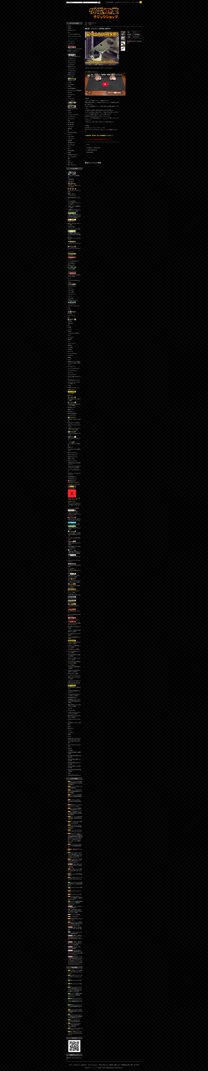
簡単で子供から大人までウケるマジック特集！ (74, 716)
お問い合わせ (84, 1064)
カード (69, 32)
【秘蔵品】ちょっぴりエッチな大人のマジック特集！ (74, 210)
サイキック (70, 372)
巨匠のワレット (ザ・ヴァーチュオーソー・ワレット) (75, 805)
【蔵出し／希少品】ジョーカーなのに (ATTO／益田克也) (75, 928)
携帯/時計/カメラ (71, 142)
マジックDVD (71, 76)
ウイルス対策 (71, 393)
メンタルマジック (72, 58)
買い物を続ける (90, 152)
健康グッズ (70, 395)
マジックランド (71, 118)
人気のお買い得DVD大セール (74, 775)
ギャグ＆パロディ (72, 70)
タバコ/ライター (71, 144)
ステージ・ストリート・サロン (74, 36)
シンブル (70, 730)
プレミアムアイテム (72, 271)
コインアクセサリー (72, 156)
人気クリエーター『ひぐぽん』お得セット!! (74, 382)
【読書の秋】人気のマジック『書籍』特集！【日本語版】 (74, 552)
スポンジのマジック (72, 374)
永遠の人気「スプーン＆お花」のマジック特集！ (74, 576)
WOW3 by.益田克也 (72, 413)
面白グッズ (70, 162)
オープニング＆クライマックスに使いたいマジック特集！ (74, 581)
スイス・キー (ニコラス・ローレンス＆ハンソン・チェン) (75, 830)
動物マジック (71, 409)
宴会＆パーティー (72, 30)
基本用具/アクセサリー (73, 154)
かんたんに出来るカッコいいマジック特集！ (74, 651)
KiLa (69, 317)
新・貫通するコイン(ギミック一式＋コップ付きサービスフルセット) (75, 1033)
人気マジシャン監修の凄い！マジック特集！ (74, 646)
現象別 (69, 357)
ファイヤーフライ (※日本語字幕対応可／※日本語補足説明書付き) (75, 884)
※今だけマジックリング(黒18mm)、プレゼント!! (74, 498)
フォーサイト (71, 126)
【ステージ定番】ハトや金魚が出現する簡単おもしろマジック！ (74, 534)
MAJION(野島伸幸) (72, 88)
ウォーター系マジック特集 (74, 524)
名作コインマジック (72, 460)
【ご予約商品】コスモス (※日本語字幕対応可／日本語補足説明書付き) (75, 813)
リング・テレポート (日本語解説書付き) (75, 906)
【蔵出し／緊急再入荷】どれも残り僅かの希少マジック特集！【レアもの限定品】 (74, 216)
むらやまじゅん (71, 94)
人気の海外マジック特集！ (74, 649)
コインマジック (71, 43)
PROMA (69, 86)
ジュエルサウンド (72, 116)
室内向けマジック (92, 22)
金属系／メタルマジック (73, 50)
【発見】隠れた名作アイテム (74, 594)
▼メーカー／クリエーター (74, 305)
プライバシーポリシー (93, 1064)
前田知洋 (70, 345)
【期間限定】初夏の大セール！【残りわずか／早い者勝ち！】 (74, 234)
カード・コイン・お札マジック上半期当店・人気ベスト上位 (74, 505)
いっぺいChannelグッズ (73, 261)
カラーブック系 (71, 710)
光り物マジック (71, 411)
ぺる (69, 341)
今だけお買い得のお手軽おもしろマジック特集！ (74, 662)
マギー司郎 (70, 347)
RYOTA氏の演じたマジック (74, 380)
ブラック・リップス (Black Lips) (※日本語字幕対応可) (74, 801)
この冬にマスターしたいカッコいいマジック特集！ (74, 712)
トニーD (70, 329)
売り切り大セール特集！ (73, 673)
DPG (69, 307)
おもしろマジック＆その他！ (74, 228)
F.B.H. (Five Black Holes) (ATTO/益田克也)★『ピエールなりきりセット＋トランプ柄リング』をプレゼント (75, 952)
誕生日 (69, 726)
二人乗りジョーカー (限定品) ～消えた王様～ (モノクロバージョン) (75, 870)
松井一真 (70, 92)
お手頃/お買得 (71, 150)
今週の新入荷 (71, 179)
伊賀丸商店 (70, 104)
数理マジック (71, 728)
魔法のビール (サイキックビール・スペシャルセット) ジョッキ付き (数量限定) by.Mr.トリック (75, 1000)
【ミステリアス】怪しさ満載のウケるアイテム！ (74, 623)
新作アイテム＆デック (73, 454)
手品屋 (69, 110)
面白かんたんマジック (73, 108)
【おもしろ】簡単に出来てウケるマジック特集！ (74, 642)
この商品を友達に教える (92, 150)
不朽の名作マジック (72, 478)
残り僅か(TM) (71, 124)
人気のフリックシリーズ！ (74, 619)
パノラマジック (71, 98)
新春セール (70, 447)
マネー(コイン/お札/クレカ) (74, 34)
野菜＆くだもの (71, 265)
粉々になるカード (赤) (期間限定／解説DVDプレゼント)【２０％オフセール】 (75, 860)
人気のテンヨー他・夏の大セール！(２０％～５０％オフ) (74, 519)
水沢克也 (70, 349)
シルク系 (70, 708)
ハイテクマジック (72, 195)
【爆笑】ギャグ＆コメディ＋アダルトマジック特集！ (74, 429)
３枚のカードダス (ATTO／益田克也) (74, 947)
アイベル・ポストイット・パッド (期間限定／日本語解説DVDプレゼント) (75, 898)
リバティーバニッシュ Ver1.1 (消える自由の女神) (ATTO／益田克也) (74, 1024)
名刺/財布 (70, 140)
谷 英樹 (69, 327)
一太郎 (69, 309)
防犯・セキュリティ (72, 164)
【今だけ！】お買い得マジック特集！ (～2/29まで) (74, 670)
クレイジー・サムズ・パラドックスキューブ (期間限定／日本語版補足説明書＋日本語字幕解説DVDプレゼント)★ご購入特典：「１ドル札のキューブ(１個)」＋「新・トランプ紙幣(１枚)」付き (75, 838)
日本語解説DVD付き (72, 697)
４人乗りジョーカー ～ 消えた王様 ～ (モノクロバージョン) (75, 879)
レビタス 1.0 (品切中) (75, 914)
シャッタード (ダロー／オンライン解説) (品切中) (75, 932)
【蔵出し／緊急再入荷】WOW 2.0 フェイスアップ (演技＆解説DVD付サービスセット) (75, 937)
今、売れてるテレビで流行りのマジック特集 (74, 275)
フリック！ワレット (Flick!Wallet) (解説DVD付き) (74, 1020)
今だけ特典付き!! (71, 263)
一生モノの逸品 (71, 488)
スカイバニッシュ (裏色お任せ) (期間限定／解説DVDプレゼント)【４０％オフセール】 (75, 923)
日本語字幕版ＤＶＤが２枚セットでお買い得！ (74, 547)
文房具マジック (71, 72)
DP (68, 130)
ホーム (70, 1064)
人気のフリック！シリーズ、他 (74, 48)
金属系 (69, 152)
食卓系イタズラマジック (73, 387)
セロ (69, 325)
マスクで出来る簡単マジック (74, 56)
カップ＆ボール (71, 64)
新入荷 (69, 26)
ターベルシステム (72, 415)
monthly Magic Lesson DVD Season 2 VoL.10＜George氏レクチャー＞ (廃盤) (75, 911)
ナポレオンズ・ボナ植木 (73, 333)
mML (69, 120)
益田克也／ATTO (71, 80)
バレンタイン (71, 732)
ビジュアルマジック (72, 370)
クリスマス (70, 255)
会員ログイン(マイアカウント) (123, 2)
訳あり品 (70, 748)
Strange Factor (71, 122)
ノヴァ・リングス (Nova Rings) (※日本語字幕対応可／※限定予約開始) (75, 791)
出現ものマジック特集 (73, 511)
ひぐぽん (70, 82)
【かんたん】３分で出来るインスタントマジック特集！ (74, 466)
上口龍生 (70, 313)
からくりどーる (71, 315)
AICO (69, 160)
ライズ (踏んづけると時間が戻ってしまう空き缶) (75, 822)
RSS (134, 1064)
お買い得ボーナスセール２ (74, 482)
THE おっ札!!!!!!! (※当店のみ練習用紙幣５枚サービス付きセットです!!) (75, 1011)
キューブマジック (72, 60)
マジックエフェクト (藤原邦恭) (74, 90)
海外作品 (70, 128)
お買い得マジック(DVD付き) (74, 422)
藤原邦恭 (70, 339)
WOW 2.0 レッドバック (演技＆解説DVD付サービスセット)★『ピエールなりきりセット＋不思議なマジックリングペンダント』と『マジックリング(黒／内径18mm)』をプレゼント (75, 960)
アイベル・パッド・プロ (76, 894)
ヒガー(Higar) (71, 84)
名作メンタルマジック (73, 452)
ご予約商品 (70, 750)
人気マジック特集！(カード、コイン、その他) (74, 658)
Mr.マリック (70, 351)
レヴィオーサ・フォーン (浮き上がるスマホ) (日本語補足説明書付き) (75, 826)
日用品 (69, 282)
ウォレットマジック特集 (73, 508)
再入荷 (69, 28)
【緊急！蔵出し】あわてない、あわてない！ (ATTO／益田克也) (75, 865)
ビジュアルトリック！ (73, 598)
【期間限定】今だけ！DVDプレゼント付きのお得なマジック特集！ (74, 701)
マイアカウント (76, 1064)
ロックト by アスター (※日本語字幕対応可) (75, 787)
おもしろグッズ (71, 366)
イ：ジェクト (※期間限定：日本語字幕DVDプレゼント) (75, 808)
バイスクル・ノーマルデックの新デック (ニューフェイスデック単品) (74, 677)
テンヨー (70, 112)
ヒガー (69, 335)
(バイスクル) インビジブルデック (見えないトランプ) (75, 1028)
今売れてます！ (71, 221)
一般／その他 (71, 136)
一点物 (69, 385)
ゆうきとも (70, 355)
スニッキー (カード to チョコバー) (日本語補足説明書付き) (75, 846)
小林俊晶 (70, 321)
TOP (86, 22)
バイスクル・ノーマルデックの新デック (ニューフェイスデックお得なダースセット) (74, 682)
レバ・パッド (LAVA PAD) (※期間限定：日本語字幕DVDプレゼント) (75, 818)
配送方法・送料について (114, 1064)
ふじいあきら (71, 337)
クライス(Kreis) (71, 100)
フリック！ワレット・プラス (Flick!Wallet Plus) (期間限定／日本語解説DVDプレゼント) (75, 1016)
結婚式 (69, 734)
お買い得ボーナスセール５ (74, 484)
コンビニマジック (72, 52)
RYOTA (69, 96)
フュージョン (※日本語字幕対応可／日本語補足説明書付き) (75, 796)
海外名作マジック (72, 407)
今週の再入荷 (71, 181)
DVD (69, 148)
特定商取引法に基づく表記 (127, 1064)
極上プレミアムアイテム (73, 590)
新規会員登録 (110, 2)
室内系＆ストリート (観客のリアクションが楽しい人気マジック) (74, 363)
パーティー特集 (71, 269)
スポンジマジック (72, 62)
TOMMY (69, 331)
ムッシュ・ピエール (72, 353)
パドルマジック (71, 68)
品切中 (90, 24)
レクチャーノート (72, 294)
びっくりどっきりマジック (74, 368)
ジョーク (70, 134)
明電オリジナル (71, 74)
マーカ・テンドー (72, 343)
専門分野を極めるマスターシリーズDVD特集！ (74, 404)
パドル (69, 736)
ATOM (137, 1064)
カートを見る (137, 2)
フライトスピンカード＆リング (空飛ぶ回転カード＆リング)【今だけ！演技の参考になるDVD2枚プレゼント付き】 (75, 855)
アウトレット (71, 251)
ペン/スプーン (71, 138)
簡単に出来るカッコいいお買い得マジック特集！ (74, 705)
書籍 (69, 158)
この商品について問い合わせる (93, 147)
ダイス (69, 359)
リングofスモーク (75, 916)
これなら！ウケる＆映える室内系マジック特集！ (74, 630)
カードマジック (71, 41)
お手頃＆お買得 (71, 226)
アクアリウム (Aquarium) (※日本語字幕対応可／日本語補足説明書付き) (75, 783)
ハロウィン (70, 259)
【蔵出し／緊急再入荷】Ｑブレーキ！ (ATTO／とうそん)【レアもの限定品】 (75, 943)
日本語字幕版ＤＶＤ (72, 476)
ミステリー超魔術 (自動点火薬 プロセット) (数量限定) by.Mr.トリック (75, 902)
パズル (69, 146)
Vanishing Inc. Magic (72, 132)
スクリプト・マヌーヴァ (73, 114)
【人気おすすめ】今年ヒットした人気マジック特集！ (74, 694)
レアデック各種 (71, 592)
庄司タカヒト (71, 323)
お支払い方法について (103, 1064)
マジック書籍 (71, 292)
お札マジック (71, 45)
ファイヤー (70, 288)
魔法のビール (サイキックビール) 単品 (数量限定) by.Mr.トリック (75, 1006)
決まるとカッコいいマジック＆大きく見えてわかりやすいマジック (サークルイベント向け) (74, 740)
